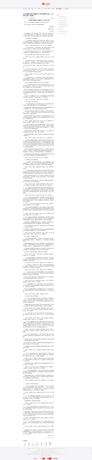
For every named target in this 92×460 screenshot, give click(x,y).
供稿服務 (49, 448)
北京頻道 (26, 10)
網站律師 (57, 448)
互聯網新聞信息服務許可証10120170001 (35, 452)
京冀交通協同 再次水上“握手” (61, 29)
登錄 (67, 8)
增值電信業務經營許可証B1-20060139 (45, 452)
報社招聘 (37, 448)
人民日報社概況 (29, 448)
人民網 (24, 10)
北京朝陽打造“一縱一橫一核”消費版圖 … (62, 33)
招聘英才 (40, 448)
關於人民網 (33, 448)
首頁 (23, 8)
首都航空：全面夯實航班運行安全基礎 (62, 20)
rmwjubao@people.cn (56, 451)
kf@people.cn (39, 451)
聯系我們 (63, 448)
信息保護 (60, 448)
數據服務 (51, 448)
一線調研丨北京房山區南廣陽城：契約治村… (63, 31)
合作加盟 (46, 448)
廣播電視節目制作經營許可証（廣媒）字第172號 (55, 452)
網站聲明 (54, 448)
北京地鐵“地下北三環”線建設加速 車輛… (62, 18)
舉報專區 (46, 8)
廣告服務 (43, 448)
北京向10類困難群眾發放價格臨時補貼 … (62, 22)
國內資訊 (29, 10)
